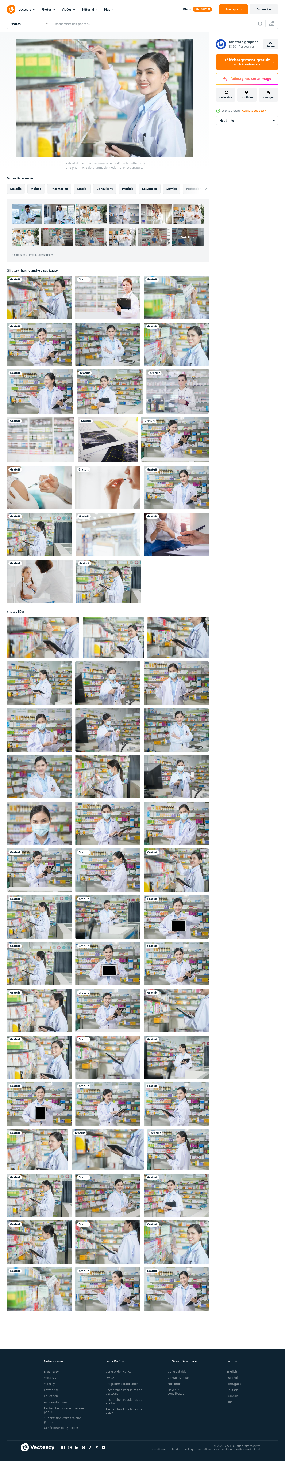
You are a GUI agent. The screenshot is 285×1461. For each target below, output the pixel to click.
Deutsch (232, 1390)
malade (36, 189)
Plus (107, 9)
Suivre (271, 46)
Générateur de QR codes (61, 1428)
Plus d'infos (226, 120)
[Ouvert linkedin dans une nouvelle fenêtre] (76, 1447)
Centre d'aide (177, 1371)
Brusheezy (51, 1371)
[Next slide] (202, 189)
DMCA (110, 1378)
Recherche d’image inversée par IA (64, 1410)
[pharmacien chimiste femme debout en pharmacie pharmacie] (177, 391)
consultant (105, 189)
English (232, 1371)
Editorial (88, 9)
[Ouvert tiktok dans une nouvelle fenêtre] (90, 1447)
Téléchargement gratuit (247, 61)
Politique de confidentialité (202, 1449)
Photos (46, 9)
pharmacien (59, 189)
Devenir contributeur (177, 1391)
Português (234, 1384)
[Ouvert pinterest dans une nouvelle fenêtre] (83, 1447)
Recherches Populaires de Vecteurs (124, 1391)
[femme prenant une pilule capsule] (107, 487)
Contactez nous (178, 1378)
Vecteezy (50, 1378)
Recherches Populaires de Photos (124, 1401)
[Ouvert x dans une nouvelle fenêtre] (97, 1447)
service (171, 189)
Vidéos (67, 9)
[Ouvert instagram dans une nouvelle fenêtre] (70, 1447)
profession (193, 189)
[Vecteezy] (11, 9)
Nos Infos (174, 1384)
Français (232, 1396)
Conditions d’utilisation (166, 1449)
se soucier (149, 189)
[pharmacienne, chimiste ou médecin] (107, 297)
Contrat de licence (118, 1371)
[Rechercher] (260, 23)
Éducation (51, 1396)
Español (232, 1378)
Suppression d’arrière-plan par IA (63, 1420)
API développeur (55, 1402)
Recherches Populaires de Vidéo (124, 1411)
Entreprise (51, 1390)
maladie (16, 189)
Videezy (49, 1384)
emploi (82, 189)
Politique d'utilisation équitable (241, 1449)
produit (127, 189)
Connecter (264, 9)
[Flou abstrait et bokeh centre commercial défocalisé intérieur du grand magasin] (108, 534)
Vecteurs (25, 9)
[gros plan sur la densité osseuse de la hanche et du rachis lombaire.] (108, 439)
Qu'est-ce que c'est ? (254, 110)
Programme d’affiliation (122, 1384)
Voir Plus (187, 237)
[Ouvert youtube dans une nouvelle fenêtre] (103, 1447)
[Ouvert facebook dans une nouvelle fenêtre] (63, 1447)
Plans (187, 9)
